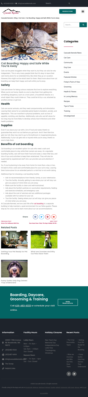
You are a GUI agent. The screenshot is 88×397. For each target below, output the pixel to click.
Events (66, 72)
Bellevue (35, 387)
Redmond (42, 387)
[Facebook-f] (69, 374)
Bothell (58, 387)
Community (68, 63)
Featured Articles (70, 77)
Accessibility (44, 393)
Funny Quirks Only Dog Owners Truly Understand (14, 281)
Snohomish (64, 387)
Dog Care (67, 67)
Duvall (84, 387)
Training (67, 111)
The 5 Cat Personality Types (71, 342)
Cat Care (22, 18)
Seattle (53, 387)
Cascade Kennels (7, 18)
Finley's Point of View (72, 82)
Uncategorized (69, 116)
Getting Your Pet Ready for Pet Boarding (14, 252)
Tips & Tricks (69, 106)
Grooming (67, 87)
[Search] (69, 3)
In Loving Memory (70, 96)
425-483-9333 (23, 305)
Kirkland (47, 387)
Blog (15, 18)
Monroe (77, 387)
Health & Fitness (70, 92)
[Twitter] (74, 374)
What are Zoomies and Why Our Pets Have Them (43, 252)
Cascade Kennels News (72, 53)
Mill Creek (71, 387)
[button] (83, 11)
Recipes (67, 101)
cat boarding (38, 204)
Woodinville (28, 387)
